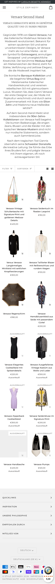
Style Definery (14, 576)
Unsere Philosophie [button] (14, 515)
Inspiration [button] (9, 506)
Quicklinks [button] (9, 497)
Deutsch (25, 550)
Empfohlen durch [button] (13, 524)
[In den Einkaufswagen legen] (22, 199)
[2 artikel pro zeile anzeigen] (52, 169)
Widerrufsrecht (36, 579)
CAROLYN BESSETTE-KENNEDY (36, 2)
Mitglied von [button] (10, 533)
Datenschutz (10, 579)
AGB (22, 579)
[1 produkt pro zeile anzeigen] (47, 169)
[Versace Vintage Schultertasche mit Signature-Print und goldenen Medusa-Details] (14, 189)
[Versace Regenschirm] (14, 294)
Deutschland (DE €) (25, 559)
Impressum (37, 576)
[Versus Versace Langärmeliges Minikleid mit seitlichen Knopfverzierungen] (14, 243)
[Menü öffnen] (7, 7)
